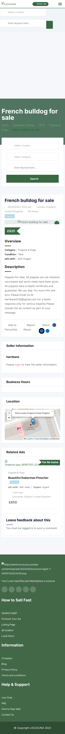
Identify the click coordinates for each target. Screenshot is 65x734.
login (18, 364)
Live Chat (7, 697)
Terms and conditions (14, 675)
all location (8, 630)
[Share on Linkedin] (47, 331)
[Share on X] (41, 331)
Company (7, 658)
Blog (4, 663)
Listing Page (8, 624)
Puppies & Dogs (16, 472)
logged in (27, 528)
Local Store (8, 635)
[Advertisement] (32, 64)
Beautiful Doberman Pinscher (28, 477)
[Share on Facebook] (54, 325)
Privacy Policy (9, 669)
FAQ (4, 703)
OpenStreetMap (42, 438)
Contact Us (8, 714)
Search (34, 178)
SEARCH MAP (9, 613)
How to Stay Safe (11, 708)
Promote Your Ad (11, 618)
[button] (33, 422)
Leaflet (29, 438)
